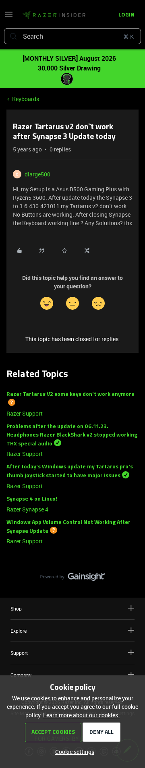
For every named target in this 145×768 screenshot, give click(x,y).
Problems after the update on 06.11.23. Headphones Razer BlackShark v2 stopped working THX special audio (71, 435)
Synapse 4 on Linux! (31, 499)
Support (19, 653)
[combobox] (72, 36)
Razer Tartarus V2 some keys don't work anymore (70, 394)
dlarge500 (37, 174)
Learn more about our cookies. (81, 715)
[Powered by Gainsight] (72, 579)
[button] (9, 17)
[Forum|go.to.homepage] (51, 15)
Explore (18, 630)
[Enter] (13, 36)
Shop (16, 608)
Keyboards (25, 99)
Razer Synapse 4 (27, 509)
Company (20, 675)
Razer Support (24, 413)
